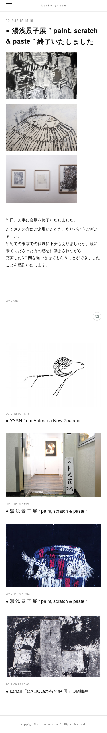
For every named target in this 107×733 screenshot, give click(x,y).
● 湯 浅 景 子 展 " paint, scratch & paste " (46, 511)
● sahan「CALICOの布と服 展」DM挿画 (47, 691)
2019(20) (12, 301)
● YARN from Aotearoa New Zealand (43, 420)
